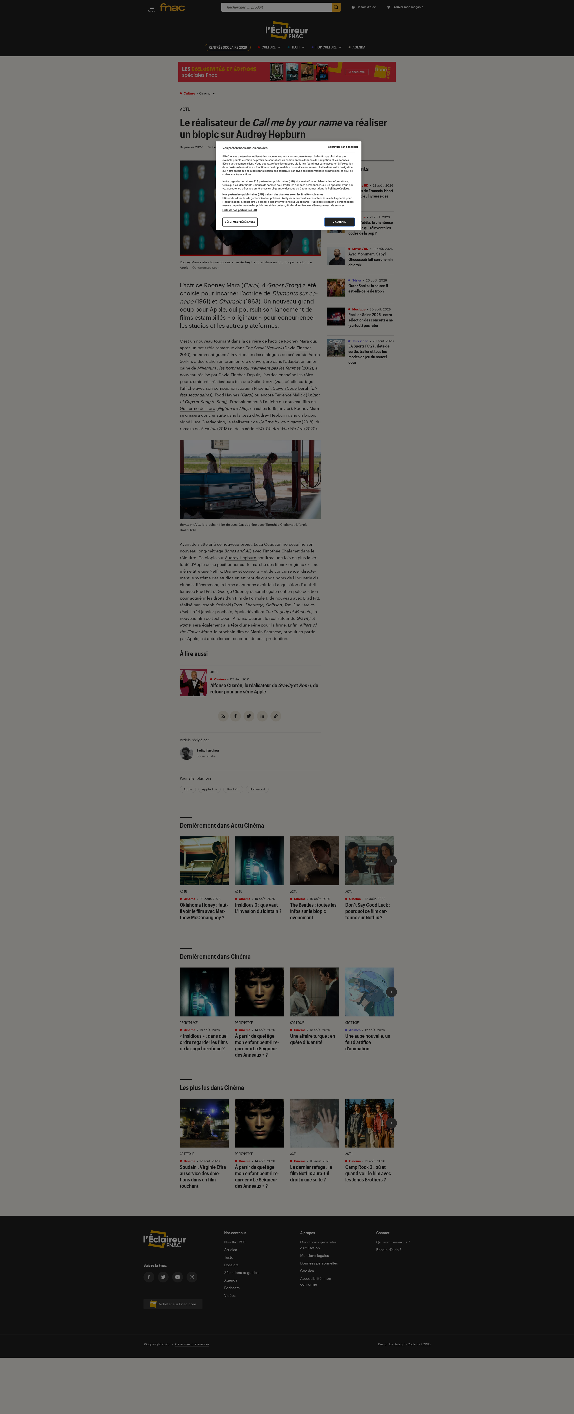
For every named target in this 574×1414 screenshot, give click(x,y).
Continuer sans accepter (343, 146)
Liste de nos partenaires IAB (239, 210)
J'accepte (339, 222)
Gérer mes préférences (240, 222)
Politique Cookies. (338, 188)
